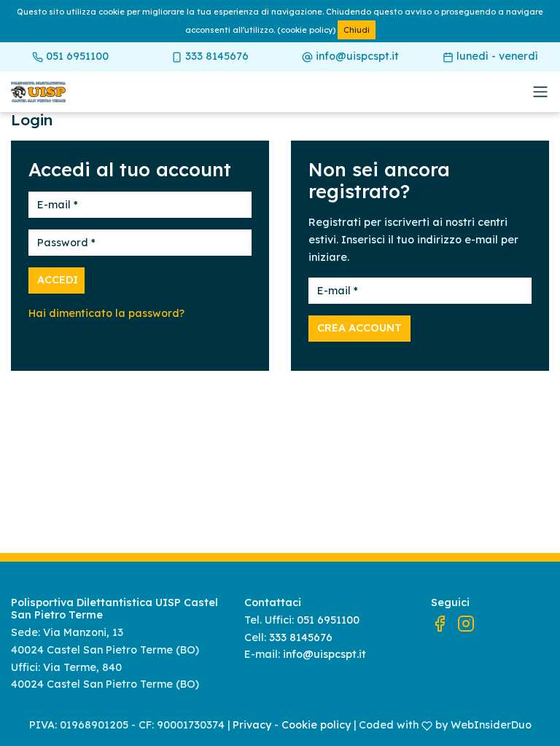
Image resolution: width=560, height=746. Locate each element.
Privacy (252, 724)
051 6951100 (76, 56)
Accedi (57, 279)
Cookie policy (316, 724)
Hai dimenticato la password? (106, 313)
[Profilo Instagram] (466, 622)
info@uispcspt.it (356, 56)
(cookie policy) (306, 30)
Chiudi (356, 30)
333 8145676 (215, 56)
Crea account (359, 327)
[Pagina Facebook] (439, 622)
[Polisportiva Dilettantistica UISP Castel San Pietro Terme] (120, 92)
